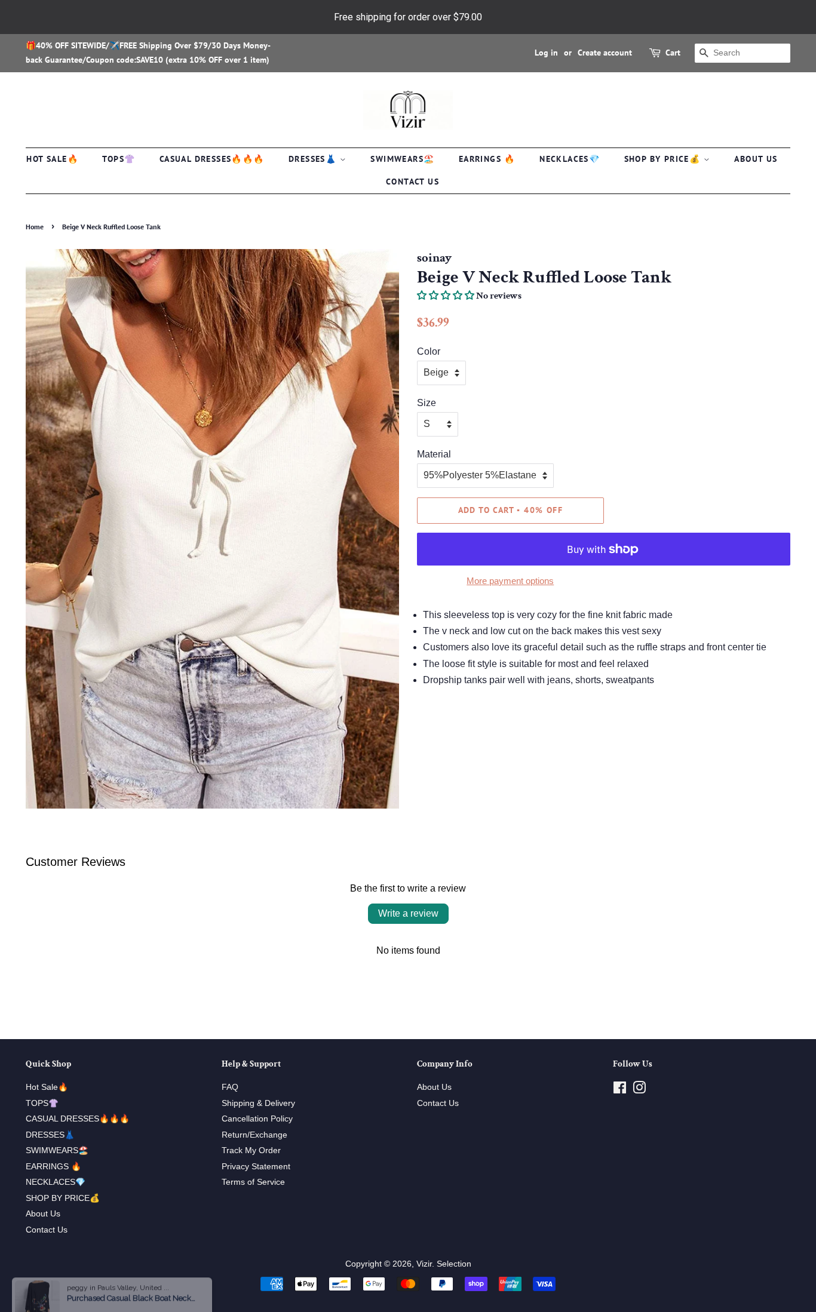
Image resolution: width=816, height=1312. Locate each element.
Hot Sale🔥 (52, 158)
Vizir (424, 1263)
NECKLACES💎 (569, 158)
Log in (546, 52)
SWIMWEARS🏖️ (402, 158)
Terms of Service (253, 1182)
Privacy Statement (256, 1166)
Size (426, 403)
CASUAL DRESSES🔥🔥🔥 (212, 158)
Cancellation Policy (257, 1118)
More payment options (510, 581)
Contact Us (412, 181)
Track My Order (251, 1150)
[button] (445, 296)
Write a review (408, 913)
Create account (605, 52)
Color (428, 351)
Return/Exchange (254, 1134)
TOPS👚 (118, 158)
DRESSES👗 (314, 158)
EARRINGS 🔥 (487, 158)
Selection (454, 1263)
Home (35, 226)
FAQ (230, 1087)
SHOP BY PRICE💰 (664, 158)
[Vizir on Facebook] (620, 1090)
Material (434, 454)
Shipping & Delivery (258, 1103)
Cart (672, 52)
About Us (755, 158)
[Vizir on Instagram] (639, 1090)
